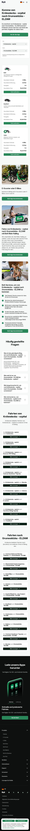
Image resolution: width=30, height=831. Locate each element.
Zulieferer (4, 796)
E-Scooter (5, 737)
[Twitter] (13, 792)
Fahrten (5, 734)
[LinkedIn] (23, 792)
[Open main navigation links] (26, 2)
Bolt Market (6, 750)
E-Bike (4, 740)
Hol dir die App (15, 34)
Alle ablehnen (21, 820)
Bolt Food (5, 747)
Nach (3, 47)
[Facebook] (9, 792)
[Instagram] (18, 792)
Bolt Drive (5, 743)
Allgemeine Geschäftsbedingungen (10, 799)
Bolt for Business (7, 753)
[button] (25, 356)
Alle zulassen (8, 820)
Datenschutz (5, 802)
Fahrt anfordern (15, 92)
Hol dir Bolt (15, 718)
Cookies (4, 809)
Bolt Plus (5, 756)
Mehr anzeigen (14, 437)
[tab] (11, 702)
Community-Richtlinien (7, 815)
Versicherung (5, 805)
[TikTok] (27, 792)
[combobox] (15, 44)
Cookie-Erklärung (17, 826)
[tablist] (15, 702)
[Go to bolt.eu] (3, 2)
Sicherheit (4, 812)
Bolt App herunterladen (15, 198)
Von (3, 41)
